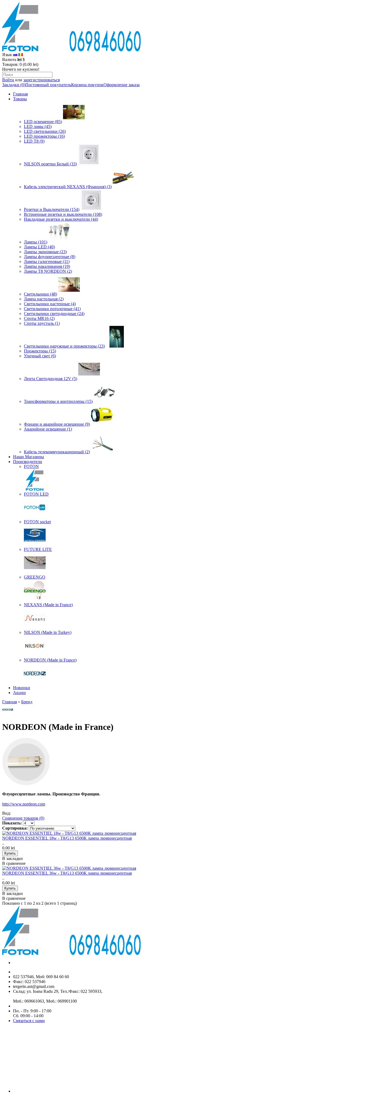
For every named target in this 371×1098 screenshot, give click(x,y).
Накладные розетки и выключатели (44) (61, 219)
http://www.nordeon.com (23, 804)
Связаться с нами (29, 1020)
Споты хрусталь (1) (42, 323)
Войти (8, 80)
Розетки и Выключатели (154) (51, 209)
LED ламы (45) (38, 126)
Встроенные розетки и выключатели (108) (63, 214)
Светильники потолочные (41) (52, 308)
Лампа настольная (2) (44, 299)
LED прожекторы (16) (44, 136)
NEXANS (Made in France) (48, 604)
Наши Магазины (28, 456)
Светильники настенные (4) (50, 303)
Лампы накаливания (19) (47, 266)
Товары (20, 99)
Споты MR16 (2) (39, 318)
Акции (19, 692)
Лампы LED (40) (39, 247)
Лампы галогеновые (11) (47, 261)
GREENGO (34, 577)
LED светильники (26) (45, 131)
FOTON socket (37, 521)
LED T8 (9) (34, 141)
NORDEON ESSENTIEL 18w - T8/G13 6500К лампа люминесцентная (67, 838)
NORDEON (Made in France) (50, 660)
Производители (27, 461)
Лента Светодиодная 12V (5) (50, 378)
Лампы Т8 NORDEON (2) (48, 271)
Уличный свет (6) (40, 356)
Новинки (21, 687)
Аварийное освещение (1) (48, 429)
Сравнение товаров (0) (23, 818)
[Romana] (20, 54)
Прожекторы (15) (40, 351)
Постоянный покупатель (48, 84)
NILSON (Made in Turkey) (47, 632)
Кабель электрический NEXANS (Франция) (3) (68, 186)
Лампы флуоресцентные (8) (49, 256)
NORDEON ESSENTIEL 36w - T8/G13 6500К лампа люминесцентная (67, 873)
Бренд (26, 701)
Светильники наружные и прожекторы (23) (64, 346)
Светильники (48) (40, 294)
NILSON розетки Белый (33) (50, 164)
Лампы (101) (35, 242)
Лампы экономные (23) (45, 251)
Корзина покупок (87, 84)
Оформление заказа (121, 84)
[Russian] (15, 54)
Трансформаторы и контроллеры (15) (58, 401)
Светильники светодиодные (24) (54, 313)
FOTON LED (36, 494)
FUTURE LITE (38, 549)
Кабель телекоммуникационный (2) (57, 452)
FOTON (31, 466)
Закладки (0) (13, 84)
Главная (20, 94)
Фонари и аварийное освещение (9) (57, 424)
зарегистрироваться (41, 80)
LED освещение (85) (43, 121)
